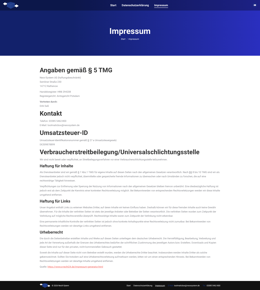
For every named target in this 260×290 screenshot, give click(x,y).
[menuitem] (113, 5)
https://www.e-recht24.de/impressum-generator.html (75, 266)
